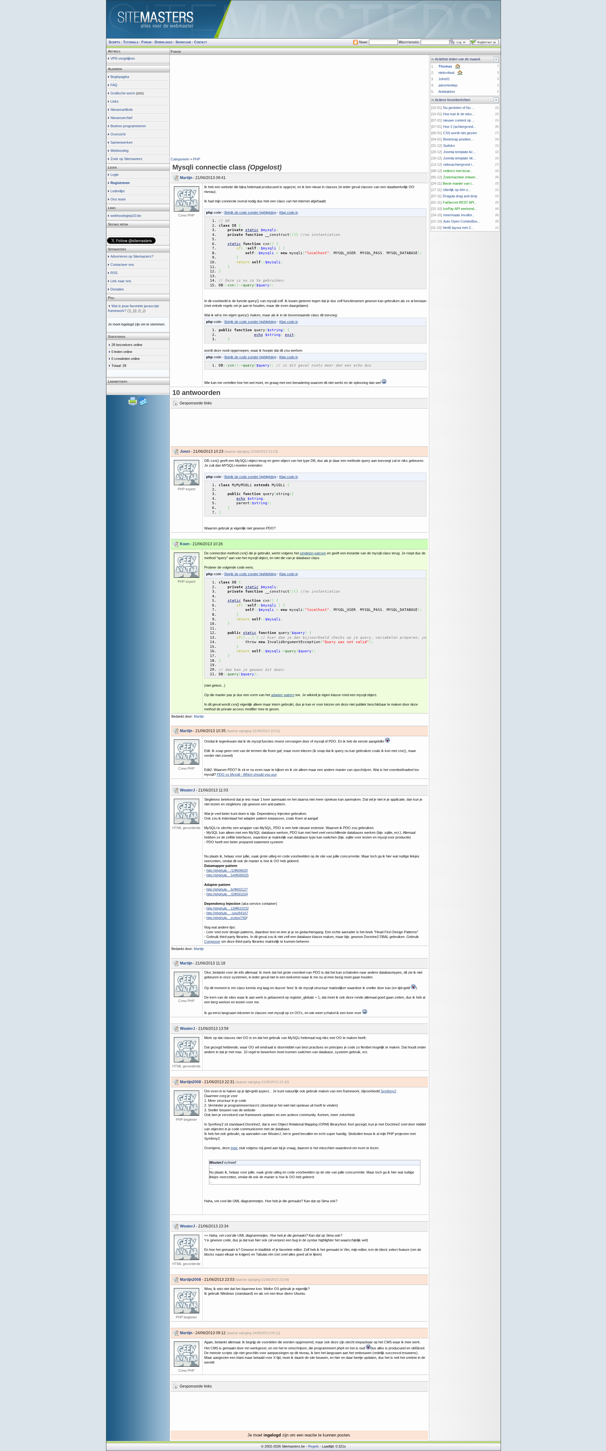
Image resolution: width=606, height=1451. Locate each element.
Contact (200, 42)
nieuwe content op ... (459, 120)
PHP (196, 159)
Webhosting (119, 150)
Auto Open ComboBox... (461, 221)
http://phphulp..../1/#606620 (227, 870)
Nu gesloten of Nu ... (458, 108)
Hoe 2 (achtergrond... (459, 126)
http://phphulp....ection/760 (226, 918)
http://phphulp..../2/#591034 (227, 894)
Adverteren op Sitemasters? (131, 256)
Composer (212, 941)
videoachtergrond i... (458, 164)
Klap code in (288, 212)
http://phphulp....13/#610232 (227, 908)
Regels (313, 1446)
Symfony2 (388, 1091)
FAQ (113, 85)
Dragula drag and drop (460, 196)
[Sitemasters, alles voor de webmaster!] (303, 19)
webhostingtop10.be (125, 216)
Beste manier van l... (458, 183)
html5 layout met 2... (458, 228)
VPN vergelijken (122, 58)
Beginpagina (119, 77)
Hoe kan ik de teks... (459, 114)
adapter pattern (282, 695)
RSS (113, 273)
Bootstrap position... (458, 139)
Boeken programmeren (128, 126)
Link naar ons (120, 281)
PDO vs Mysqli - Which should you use (247, 774)
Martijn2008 (190, 1082)
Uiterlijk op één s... (457, 190)
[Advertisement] (299, 64)
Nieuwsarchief (121, 118)
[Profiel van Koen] (186, 565)
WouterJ (187, 790)
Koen (184, 544)
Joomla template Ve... (459, 158)
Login (114, 174)
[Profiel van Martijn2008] (186, 1103)
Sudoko (449, 145)
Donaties (117, 289)
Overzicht (118, 134)
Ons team (118, 199)
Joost (185, 451)
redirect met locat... (457, 171)
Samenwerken (121, 142)
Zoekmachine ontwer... (460, 177)
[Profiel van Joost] (186, 472)
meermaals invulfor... (459, 215)
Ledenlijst (117, 191)
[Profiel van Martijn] (186, 199)
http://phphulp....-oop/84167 (227, 913)
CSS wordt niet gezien (460, 133)
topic (234, 1148)
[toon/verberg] (496, 59)
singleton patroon (313, 553)
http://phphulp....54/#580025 (227, 875)
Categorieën (180, 159)
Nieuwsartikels (121, 109)
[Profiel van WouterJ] (186, 811)
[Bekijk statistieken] (143, 405)
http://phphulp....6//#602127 (227, 889)
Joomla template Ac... (459, 152)
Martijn (186, 178)
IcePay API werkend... (460, 209)
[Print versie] (133, 405)
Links (114, 101)
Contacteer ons (122, 264)
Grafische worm (122, 93)
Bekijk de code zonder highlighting (250, 212)
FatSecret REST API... (460, 202)
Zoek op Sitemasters (126, 159)
